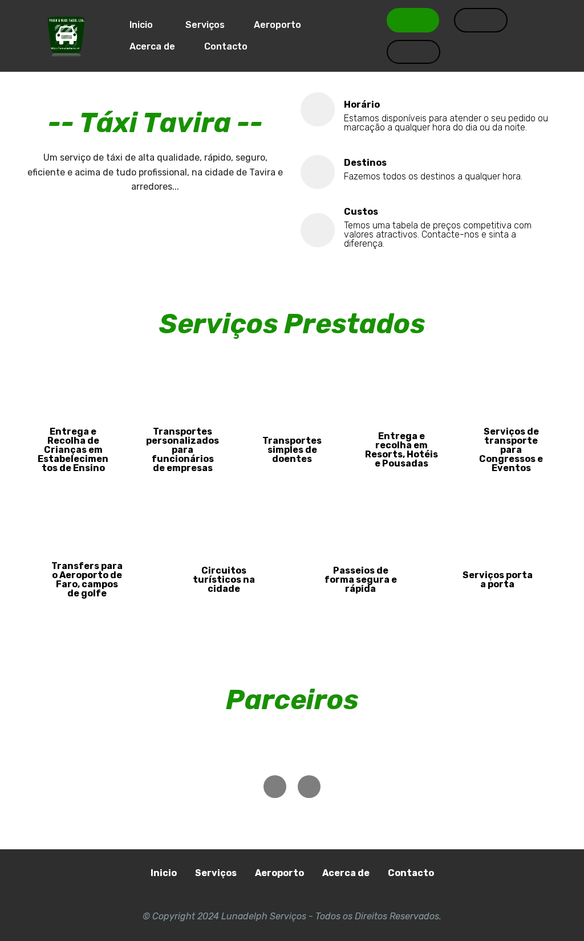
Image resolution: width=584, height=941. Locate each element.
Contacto (226, 46)
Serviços (204, 24)
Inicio (140, 24)
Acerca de (151, 46)
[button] (274, 786)
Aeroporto (277, 24)
